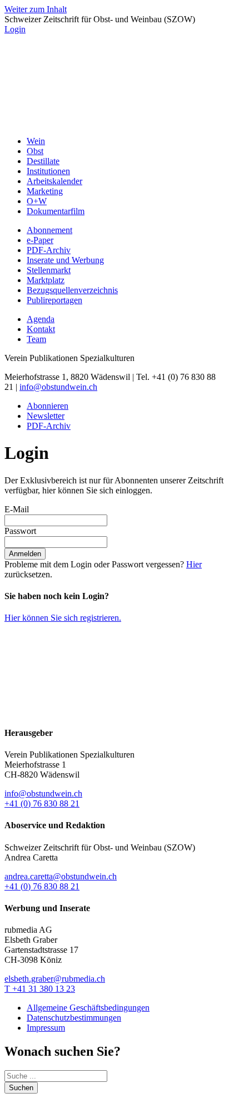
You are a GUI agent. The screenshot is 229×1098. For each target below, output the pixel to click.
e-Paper (40, 240)
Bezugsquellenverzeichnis (72, 290)
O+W (37, 201)
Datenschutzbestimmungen (74, 1017)
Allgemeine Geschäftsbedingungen (88, 1007)
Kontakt (41, 329)
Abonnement (49, 230)
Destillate (43, 161)
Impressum (46, 1027)
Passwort (20, 531)
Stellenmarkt (49, 270)
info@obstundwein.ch (58, 387)
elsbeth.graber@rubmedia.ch (54, 978)
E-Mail (16, 509)
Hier (194, 564)
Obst (35, 151)
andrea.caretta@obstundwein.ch (60, 876)
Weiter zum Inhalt (35, 9)
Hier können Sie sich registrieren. (62, 617)
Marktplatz (45, 280)
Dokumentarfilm (55, 211)
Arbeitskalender (54, 181)
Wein (36, 141)
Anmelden (25, 554)
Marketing (45, 191)
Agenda (40, 319)
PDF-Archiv (49, 250)
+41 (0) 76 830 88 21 (41, 803)
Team (36, 339)
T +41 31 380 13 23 (39, 988)
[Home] (114, 122)
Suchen (21, 1088)
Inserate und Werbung (65, 260)
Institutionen (48, 171)
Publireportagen (54, 300)
